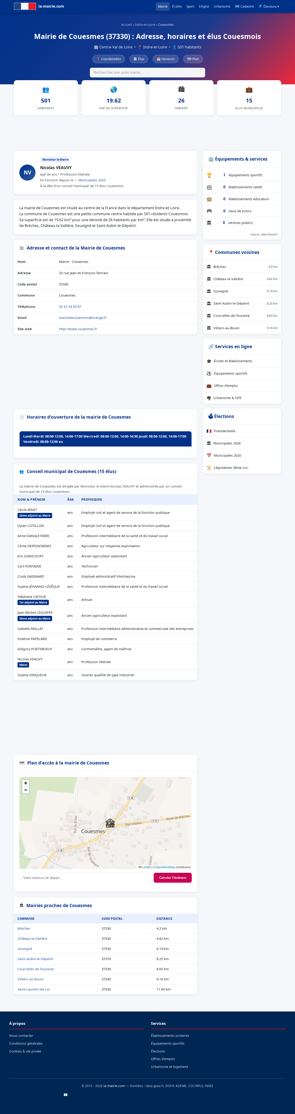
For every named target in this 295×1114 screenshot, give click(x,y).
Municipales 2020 (92, 180)
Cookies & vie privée (25, 1051)
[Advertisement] (147, 132)
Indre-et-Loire (145, 24)
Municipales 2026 (223, 443)
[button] (110, 823)
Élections (158, 1051)
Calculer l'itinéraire (172, 877)
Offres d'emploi (222, 385)
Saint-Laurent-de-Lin (34, 989)
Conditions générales (26, 1043)
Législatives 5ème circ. (227, 467)
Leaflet (145, 867)
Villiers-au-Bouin (31, 979)
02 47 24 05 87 (70, 306)
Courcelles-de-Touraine (36, 969)
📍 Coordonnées (108, 59)
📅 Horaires (166, 59)
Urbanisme (222, 6)
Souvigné (25, 948)
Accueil (126, 24)
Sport (190, 6)
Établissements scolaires (170, 1035)
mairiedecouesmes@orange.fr (83, 317)
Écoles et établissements (229, 361)
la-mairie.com (114, 1086)
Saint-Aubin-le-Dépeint (35, 959)
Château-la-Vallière (32, 938)
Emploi (204, 6)
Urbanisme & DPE (224, 397)
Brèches (24, 928)
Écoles (177, 6)
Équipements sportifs (226, 373)
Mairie (163, 6)
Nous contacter (21, 1035)
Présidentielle (220, 431)
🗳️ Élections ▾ (269, 6)
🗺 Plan (193, 59)
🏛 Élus (138, 59)
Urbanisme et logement (169, 1066)
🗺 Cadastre (244, 6)
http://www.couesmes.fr (78, 328)
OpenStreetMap (165, 867)
